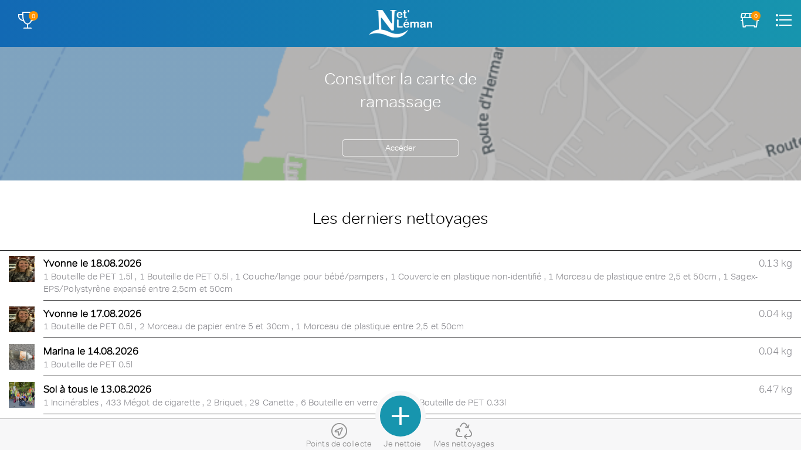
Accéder (400, 147)
